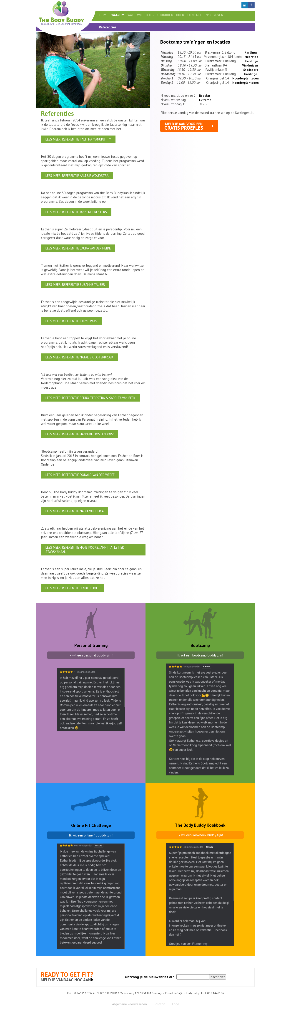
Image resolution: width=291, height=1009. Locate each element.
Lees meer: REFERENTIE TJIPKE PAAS (71, 321)
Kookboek (165, 15)
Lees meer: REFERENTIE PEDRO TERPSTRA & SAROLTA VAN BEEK (90, 398)
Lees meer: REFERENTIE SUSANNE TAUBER (75, 284)
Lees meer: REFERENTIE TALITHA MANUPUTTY (78, 139)
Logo (175, 1004)
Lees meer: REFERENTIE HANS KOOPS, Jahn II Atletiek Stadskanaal (84, 549)
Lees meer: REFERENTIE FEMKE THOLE (72, 588)
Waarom (117, 15)
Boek (180, 15)
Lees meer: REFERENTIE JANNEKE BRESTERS (76, 212)
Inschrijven (214, 15)
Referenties (107, 27)
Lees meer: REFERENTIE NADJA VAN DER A (74, 511)
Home (103, 15)
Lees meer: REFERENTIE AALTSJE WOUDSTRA (76, 175)
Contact (194, 15)
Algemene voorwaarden (129, 1004)
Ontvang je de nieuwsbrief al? (149, 976)
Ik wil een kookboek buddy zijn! (200, 835)
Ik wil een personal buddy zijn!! (91, 655)
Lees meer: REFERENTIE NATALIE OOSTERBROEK (79, 357)
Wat (131, 15)
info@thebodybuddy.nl (188, 993)
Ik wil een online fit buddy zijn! (91, 835)
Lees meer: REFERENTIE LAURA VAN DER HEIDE (78, 248)
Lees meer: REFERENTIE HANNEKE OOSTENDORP (79, 434)
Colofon (159, 1004)
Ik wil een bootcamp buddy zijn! (200, 655)
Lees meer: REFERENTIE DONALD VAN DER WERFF (80, 475)
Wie (140, 15)
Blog (149, 15)
